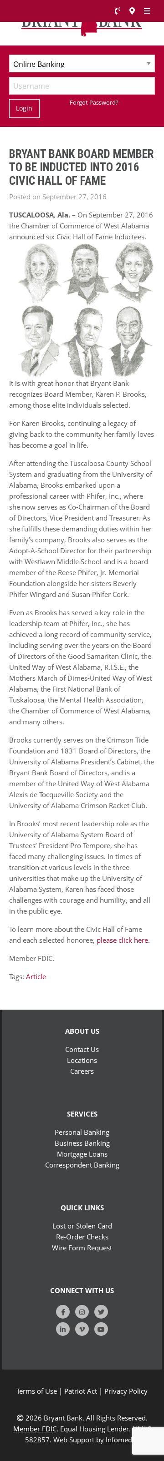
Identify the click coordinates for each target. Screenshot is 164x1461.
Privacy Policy (126, 1390)
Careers (82, 1071)
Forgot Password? (94, 102)
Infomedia (122, 1439)
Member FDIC (34, 1428)
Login (24, 108)
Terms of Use (36, 1390)
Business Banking (82, 1143)
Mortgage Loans (82, 1153)
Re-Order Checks (82, 1236)
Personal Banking (82, 1132)
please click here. (123, 940)
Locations (82, 1060)
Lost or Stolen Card (82, 1225)
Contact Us (82, 1049)
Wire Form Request (82, 1247)
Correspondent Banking (82, 1164)
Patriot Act (80, 1390)
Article (36, 976)
